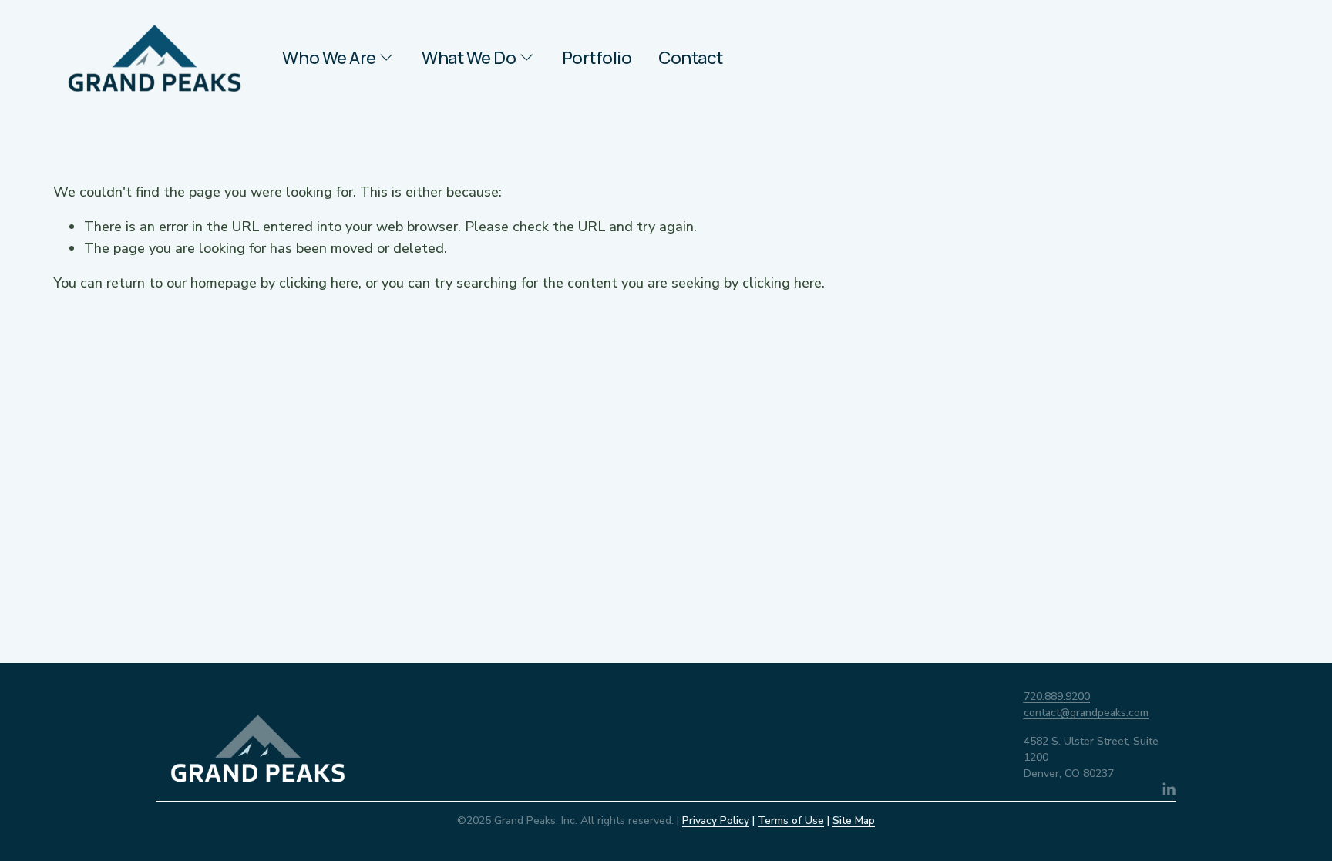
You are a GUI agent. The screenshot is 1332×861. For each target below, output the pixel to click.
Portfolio (597, 57)
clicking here (318, 283)
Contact (690, 57)
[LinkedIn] (1168, 789)
